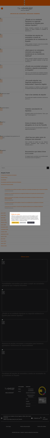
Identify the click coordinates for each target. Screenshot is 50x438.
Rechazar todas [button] (31, 222)
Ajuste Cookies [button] (23, 222)
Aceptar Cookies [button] (15, 222)
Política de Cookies (23, 220)
